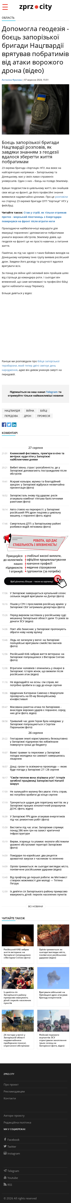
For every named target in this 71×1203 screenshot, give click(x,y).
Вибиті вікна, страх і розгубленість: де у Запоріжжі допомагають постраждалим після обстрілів (38, 470)
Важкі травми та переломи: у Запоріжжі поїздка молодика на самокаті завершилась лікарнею (37, 755)
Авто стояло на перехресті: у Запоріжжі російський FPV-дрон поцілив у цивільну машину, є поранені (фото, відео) (35, 512)
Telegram (52, 392)
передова (11, 416)
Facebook (13, 1139)
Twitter (11, 1146)
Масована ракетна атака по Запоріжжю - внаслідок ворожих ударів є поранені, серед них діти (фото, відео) (37, 710)
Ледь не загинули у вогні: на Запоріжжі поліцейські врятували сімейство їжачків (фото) (36, 643)
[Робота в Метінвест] (35, 560)
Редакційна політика (17, 1122)
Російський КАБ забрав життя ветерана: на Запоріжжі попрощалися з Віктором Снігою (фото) (37, 657)
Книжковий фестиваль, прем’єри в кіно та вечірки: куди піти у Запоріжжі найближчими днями (37, 456)
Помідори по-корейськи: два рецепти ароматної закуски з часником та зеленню (36, 857)
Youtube (12, 1178)
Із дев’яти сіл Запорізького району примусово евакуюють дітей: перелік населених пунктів (38, 893)
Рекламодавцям (14, 1091)
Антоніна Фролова (12, 79)
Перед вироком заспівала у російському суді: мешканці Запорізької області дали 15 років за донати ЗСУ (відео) (39, 618)
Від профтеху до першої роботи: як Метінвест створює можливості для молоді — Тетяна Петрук (38, 880)
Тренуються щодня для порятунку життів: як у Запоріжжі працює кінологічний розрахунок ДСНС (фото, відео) (39, 805)
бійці (43, 410)
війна (30, 410)
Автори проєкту (14, 1115)
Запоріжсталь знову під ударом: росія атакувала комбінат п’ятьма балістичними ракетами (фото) (36, 498)
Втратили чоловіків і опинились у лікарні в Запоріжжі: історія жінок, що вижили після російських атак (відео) (37, 671)
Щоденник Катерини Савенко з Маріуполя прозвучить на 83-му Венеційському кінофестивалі (37, 696)
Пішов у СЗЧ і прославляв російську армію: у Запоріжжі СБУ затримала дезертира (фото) (38, 605)
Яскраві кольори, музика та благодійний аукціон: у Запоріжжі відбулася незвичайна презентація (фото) (37, 484)
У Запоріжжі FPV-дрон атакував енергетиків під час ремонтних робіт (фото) (37, 818)
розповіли (61, 196)
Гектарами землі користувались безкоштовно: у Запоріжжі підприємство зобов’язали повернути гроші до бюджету (39, 741)
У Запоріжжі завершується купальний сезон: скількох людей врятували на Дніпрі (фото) (38, 595)
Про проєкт (11, 1084)
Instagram (13, 1153)
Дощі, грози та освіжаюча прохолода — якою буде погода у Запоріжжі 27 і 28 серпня (38, 768)
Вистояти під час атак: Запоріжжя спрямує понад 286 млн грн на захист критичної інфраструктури (37, 830)
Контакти (10, 1098)
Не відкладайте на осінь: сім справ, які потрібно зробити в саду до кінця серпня (36, 683)
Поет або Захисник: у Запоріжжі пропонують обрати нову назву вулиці (38, 630)
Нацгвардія (12, 410)
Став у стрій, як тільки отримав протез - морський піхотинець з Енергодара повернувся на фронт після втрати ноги (34, 217)
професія (43, 416)
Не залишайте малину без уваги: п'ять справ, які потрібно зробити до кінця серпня (38, 793)
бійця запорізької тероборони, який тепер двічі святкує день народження (31, 365)
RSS (9, 1184)
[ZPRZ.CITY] (35, 7)
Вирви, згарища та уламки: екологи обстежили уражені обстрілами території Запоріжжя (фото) (39, 844)
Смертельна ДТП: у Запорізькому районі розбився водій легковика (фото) (35, 525)
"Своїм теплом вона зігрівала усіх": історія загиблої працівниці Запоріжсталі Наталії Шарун (37, 780)
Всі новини (35, 906)
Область (8, 17)
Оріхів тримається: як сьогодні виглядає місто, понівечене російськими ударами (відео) (39, 868)
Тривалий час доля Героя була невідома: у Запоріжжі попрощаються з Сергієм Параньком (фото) (36, 724)
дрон (27, 416)
